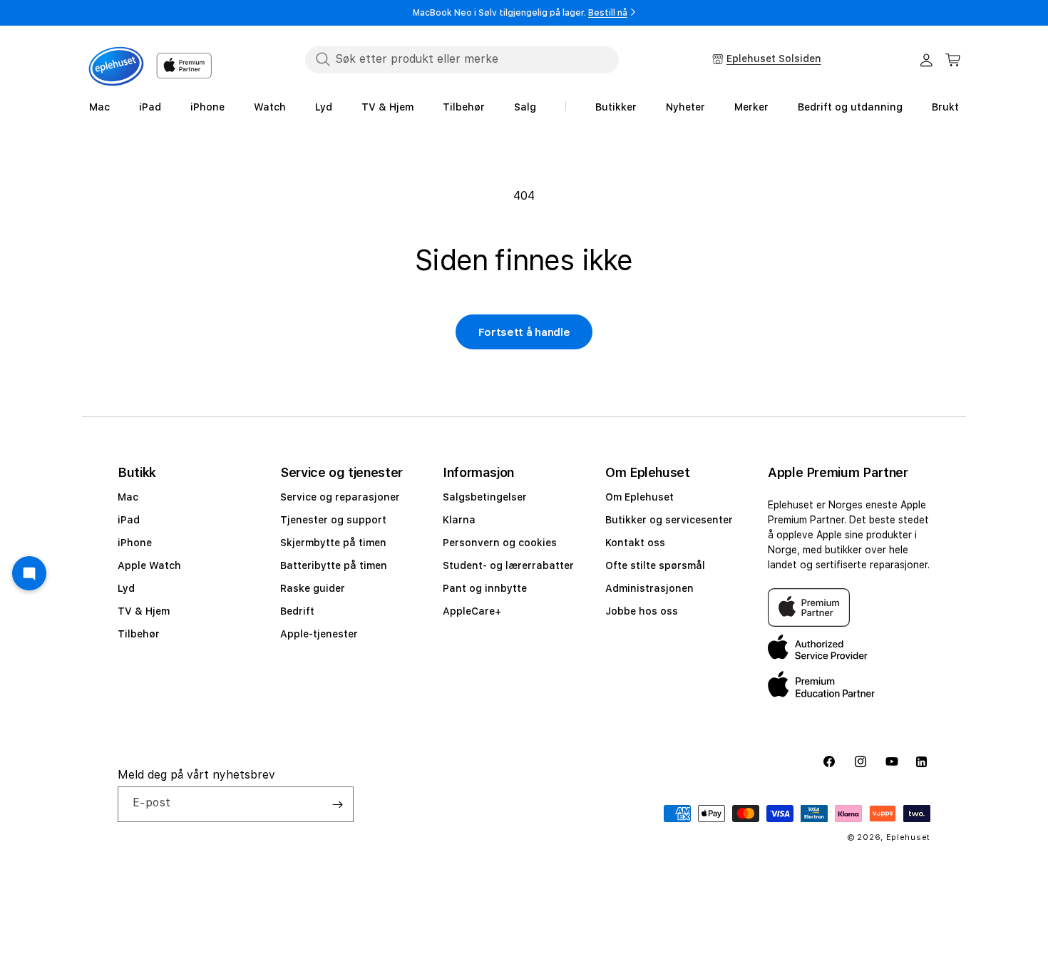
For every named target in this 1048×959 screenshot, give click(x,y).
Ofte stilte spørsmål (655, 565)
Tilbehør (139, 634)
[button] (953, 60)
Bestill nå (607, 13)
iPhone (135, 542)
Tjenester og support (333, 519)
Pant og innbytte (485, 588)
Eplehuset (908, 837)
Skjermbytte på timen (333, 542)
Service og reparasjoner (340, 497)
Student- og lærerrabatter (508, 565)
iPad (129, 519)
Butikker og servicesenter (669, 519)
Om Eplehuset (639, 497)
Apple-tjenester (319, 634)
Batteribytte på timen (333, 565)
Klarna (459, 519)
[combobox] (462, 59)
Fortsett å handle (524, 332)
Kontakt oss (635, 542)
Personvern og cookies (500, 542)
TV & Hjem (144, 611)
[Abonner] (337, 804)
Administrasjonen (649, 588)
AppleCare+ (472, 611)
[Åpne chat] (29, 573)
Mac (128, 497)
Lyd (126, 588)
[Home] (116, 66)
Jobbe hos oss (641, 611)
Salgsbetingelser (485, 497)
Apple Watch (149, 565)
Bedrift (297, 611)
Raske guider (312, 588)
